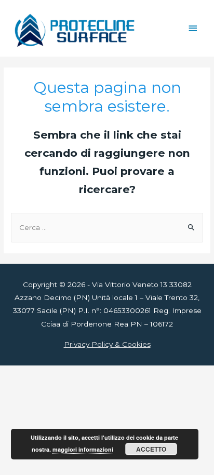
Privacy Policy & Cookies (107, 344)
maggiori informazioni (82, 449)
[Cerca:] (107, 227)
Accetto (151, 449)
